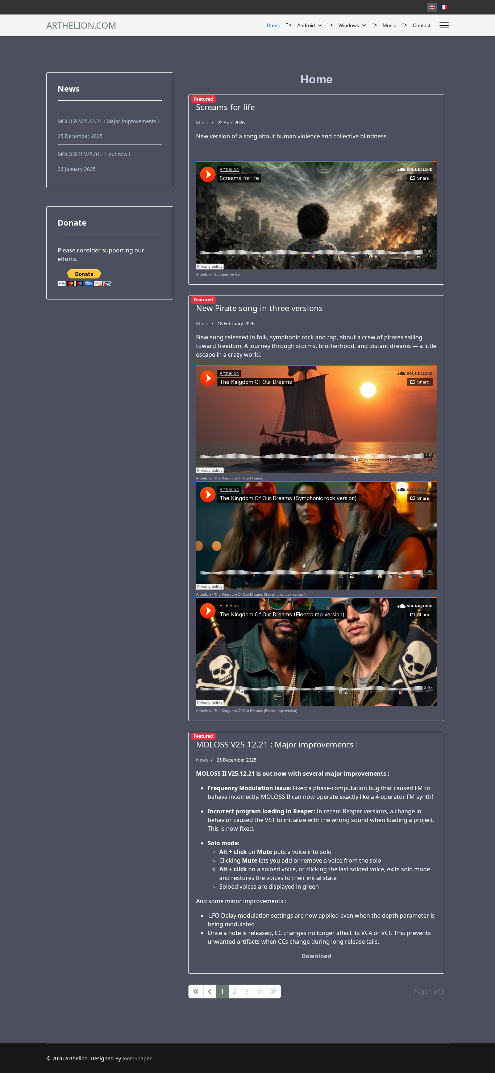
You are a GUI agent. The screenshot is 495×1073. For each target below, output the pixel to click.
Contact (421, 25)
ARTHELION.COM (81, 25)
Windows (348, 25)
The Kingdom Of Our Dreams (238, 478)
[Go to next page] (259, 991)
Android (306, 25)
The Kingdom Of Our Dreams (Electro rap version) (255, 711)
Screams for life (227, 274)
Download (316, 956)
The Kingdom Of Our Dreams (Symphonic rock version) (259, 594)
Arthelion (203, 274)
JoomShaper (137, 1058)
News (202, 759)
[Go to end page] (273, 991)
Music (389, 25)
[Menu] (444, 25)
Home (273, 25)
